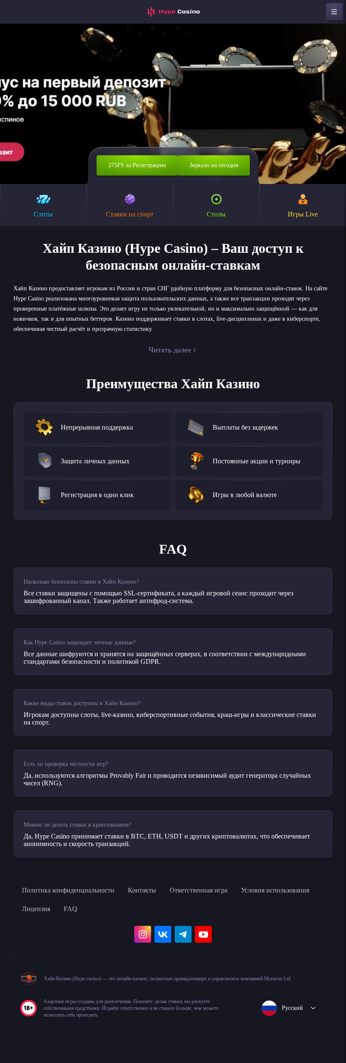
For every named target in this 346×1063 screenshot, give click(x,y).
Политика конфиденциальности (76, 899)
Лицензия (132, 917)
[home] (173, 12)
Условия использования (62, 917)
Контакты (159, 899)
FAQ (169, 917)
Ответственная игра (223, 899)
